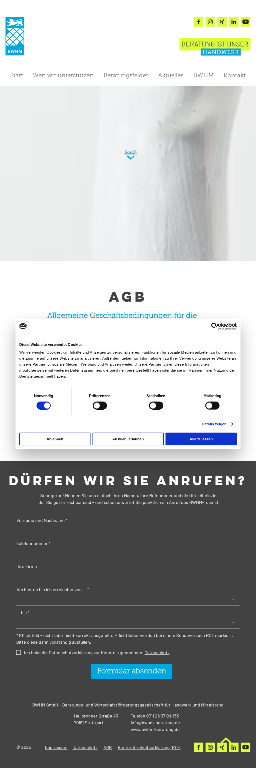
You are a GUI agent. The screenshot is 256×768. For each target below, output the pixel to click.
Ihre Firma (26, 566)
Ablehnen (54, 439)
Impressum (56, 747)
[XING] (222, 22)
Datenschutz (85, 747)
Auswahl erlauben (128, 439)
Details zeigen (214, 424)
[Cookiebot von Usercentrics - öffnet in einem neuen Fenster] (215, 326)
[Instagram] (210, 22)
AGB (108, 747)
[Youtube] (245, 22)
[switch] (100, 405)
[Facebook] (199, 22)
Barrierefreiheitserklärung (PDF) (149, 747)
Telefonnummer (32, 543)
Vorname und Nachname (40, 520)
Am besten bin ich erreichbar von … (51, 589)
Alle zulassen (201, 439)
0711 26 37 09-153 (162, 715)
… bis (21, 612)
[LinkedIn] (234, 22)
